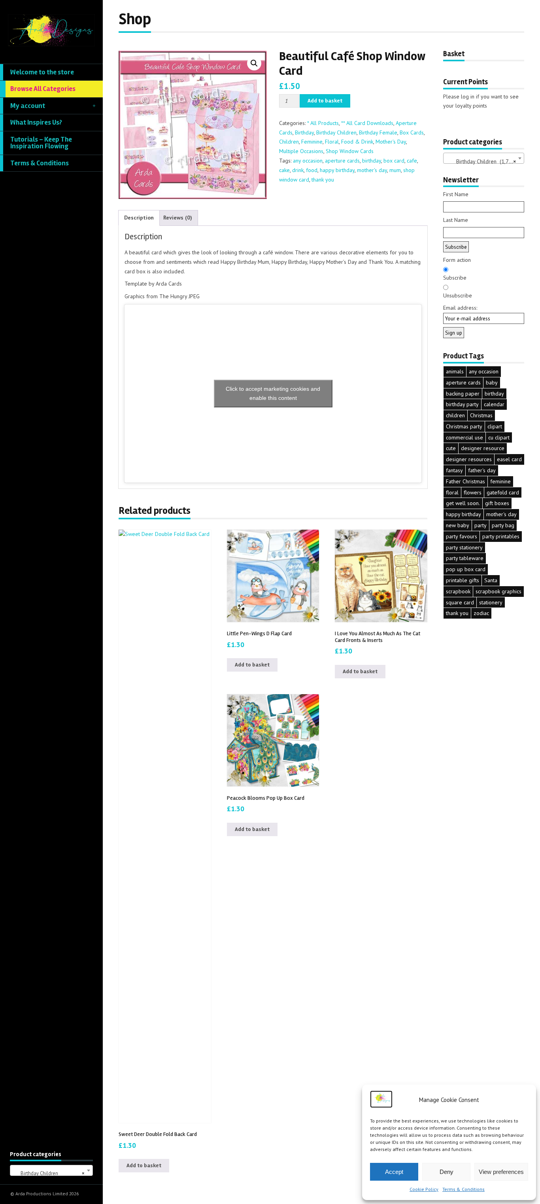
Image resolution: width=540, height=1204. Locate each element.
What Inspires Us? (36, 122)
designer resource (482, 448)
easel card (509, 459)
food (311, 170)
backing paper (463, 393)
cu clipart (499, 437)
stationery (490, 602)
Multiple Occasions (301, 151)
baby (492, 382)
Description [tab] (139, 217)
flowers (472, 492)
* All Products (323, 123)
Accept (394, 1171)
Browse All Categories (43, 89)
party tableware (464, 558)
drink (298, 170)
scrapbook (458, 591)
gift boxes (497, 503)
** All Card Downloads (367, 123)
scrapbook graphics (498, 591)
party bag (503, 525)
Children (289, 141)
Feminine (312, 141)
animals (455, 371)
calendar (494, 404)
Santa (490, 580)
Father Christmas (465, 481)
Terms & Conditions (463, 1189)
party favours (461, 536)
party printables (500, 536)
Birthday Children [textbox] (49, 1173)
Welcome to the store (42, 72)
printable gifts (462, 580)
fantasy (454, 470)
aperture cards (342, 160)
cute (451, 448)
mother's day (372, 170)
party (480, 525)
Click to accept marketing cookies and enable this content (273, 393)
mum (395, 170)
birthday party (462, 404)
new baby (457, 525)
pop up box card (465, 569)
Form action (457, 259)
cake (284, 170)
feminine (500, 481)
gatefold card (503, 492)
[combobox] (51, 1170)
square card (460, 602)
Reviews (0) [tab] (177, 217)
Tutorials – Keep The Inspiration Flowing (41, 143)
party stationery (464, 547)
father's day (482, 470)
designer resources (469, 459)
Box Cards (412, 132)
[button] (254, 63)
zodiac (481, 613)
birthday (371, 160)
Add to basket (325, 100)
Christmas (481, 415)
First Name (455, 194)
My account (27, 106)
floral (452, 492)
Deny (446, 1171)
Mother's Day (391, 141)
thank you (323, 179)
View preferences (501, 1171)
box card (393, 160)
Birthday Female (378, 132)
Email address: (460, 307)
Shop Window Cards (350, 151)
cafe (412, 160)
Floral (332, 141)
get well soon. (463, 503)
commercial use (464, 437)
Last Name (455, 219)
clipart (494, 426)
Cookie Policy (424, 1189)
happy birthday (337, 170)
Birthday (304, 132)
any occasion (308, 160)
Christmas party (464, 426)
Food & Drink (357, 141)
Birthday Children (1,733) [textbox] (482, 161)
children (455, 415)
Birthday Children (336, 132)
